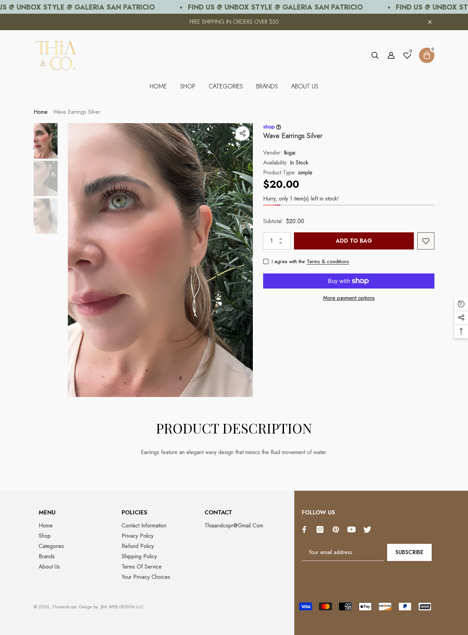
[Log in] (391, 55)
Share (242, 133)
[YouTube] (353, 529)
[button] (375, 55)
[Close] (429, 22)
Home (41, 112)
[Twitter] (369, 529)
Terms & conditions (328, 261)
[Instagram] (322, 529)
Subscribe (409, 552)
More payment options (349, 298)
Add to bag (354, 241)
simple (305, 172)
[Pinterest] (337, 529)
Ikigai (289, 153)
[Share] (242, 133)
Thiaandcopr (64, 606)
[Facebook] (306, 529)
